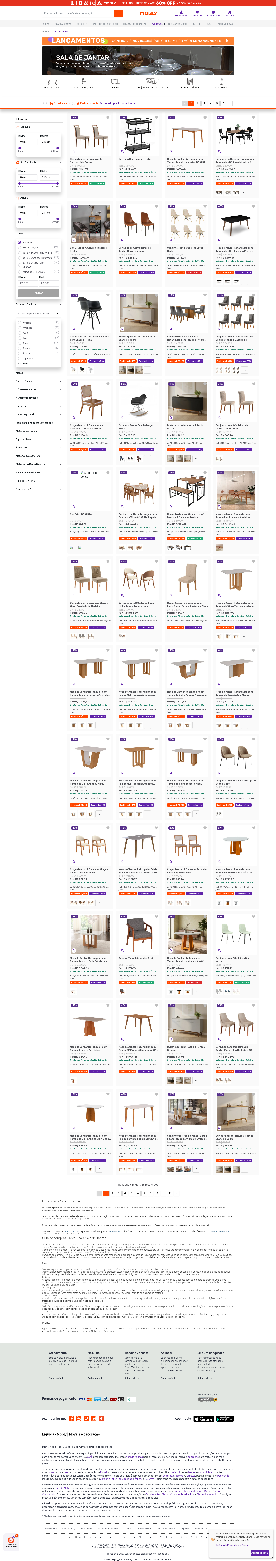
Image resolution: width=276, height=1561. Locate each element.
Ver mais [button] (23, 363)
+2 (244, 281)
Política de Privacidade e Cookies (233, 1545)
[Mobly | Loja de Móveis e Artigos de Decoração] (148, 13)
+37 (244, 192)
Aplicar (39, 293)
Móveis (45, 31)
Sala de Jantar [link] (60, 31)
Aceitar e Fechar (259, 1553)
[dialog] (241, 1543)
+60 (147, 459)
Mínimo (22, 136)
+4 (244, 636)
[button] (120, 103)
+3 (99, 903)
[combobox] (35, 313)
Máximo (44, 136)
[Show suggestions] (58, 313)
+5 (196, 725)
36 (170, 1193)
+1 (147, 370)
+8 (99, 1169)
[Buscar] (118, 13)
